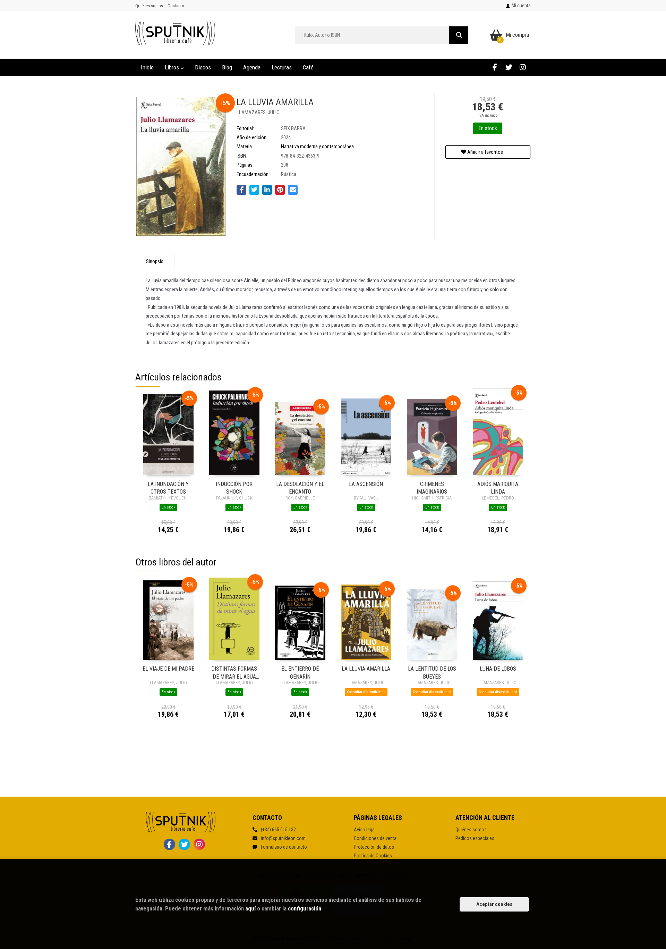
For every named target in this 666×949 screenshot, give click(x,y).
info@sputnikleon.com (283, 838)
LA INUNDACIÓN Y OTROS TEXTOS (168, 487)
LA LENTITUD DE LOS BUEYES (432, 672)
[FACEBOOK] (495, 67)
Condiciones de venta (375, 838)
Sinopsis (154, 261)
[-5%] (168, 434)
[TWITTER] (508, 67)
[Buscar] (458, 35)
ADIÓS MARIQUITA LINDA (497, 487)
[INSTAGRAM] (522, 67)
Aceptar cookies (494, 904)
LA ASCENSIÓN (366, 484)
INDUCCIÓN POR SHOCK (234, 487)
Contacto (176, 5)
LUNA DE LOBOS (498, 668)
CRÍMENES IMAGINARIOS (432, 487)
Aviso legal (365, 829)
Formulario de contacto (284, 847)
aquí (250, 908)
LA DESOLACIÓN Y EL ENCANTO (300, 487)
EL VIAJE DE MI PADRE (168, 668)
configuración (304, 908)
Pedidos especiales (474, 838)
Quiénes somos (149, 5)
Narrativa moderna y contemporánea (317, 146)
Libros (172, 67)
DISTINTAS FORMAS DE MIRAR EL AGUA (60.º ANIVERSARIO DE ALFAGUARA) (234, 672)
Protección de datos (374, 847)
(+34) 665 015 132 (278, 829)
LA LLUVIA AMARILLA (366, 668)
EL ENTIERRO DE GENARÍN (300, 672)
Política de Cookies (373, 855)
